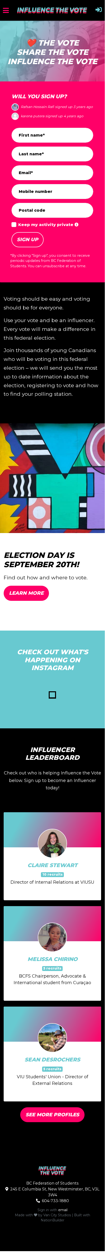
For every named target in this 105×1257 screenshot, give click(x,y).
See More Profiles (52, 1115)
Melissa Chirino (52, 959)
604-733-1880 (55, 1200)
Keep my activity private (46, 224)
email (62, 1210)
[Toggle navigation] (6, 10)
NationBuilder (52, 1220)
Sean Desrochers (52, 1059)
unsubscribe (54, 266)
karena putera (32, 107)
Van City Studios (57, 1215)
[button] (99, 10)
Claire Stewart (52, 865)
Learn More (26, 593)
